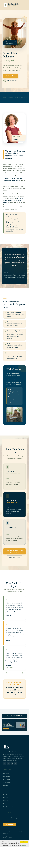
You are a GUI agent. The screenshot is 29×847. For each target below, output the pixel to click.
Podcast (5, 785)
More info (23, 845)
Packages (5, 797)
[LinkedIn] (15, 763)
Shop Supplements (8, 806)
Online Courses (7, 782)
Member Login (7, 803)
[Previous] (6, 673)
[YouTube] (12, 763)
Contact (5, 800)
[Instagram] (4, 763)
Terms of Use (10, 836)
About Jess (6, 773)
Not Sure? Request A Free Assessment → (14, 551)
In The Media (6, 779)
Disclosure (23, 836)
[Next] (22, 673)
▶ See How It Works (14, 557)
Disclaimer (16, 836)
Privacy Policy (5, 836)
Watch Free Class (12, 80)
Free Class (6, 794)
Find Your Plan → (11, 76)
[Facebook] (8, 763)
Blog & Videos (7, 776)
